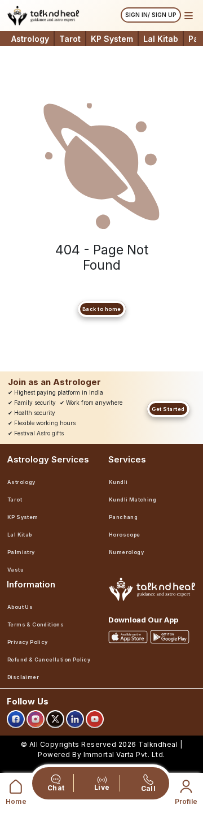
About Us (20, 607)
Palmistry (21, 552)
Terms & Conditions (35, 624)
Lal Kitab (160, 39)
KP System (112, 39)
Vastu (15, 569)
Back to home (101, 309)
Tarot (70, 39)
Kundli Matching (132, 499)
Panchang (123, 517)
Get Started (168, 409)
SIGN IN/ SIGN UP (150, 14)
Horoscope (124, 534)
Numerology (126, 552)
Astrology (30, 39)
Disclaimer (23, 677)
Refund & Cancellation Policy (48, 659)
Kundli (118, 482)
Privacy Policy (27, 642)
